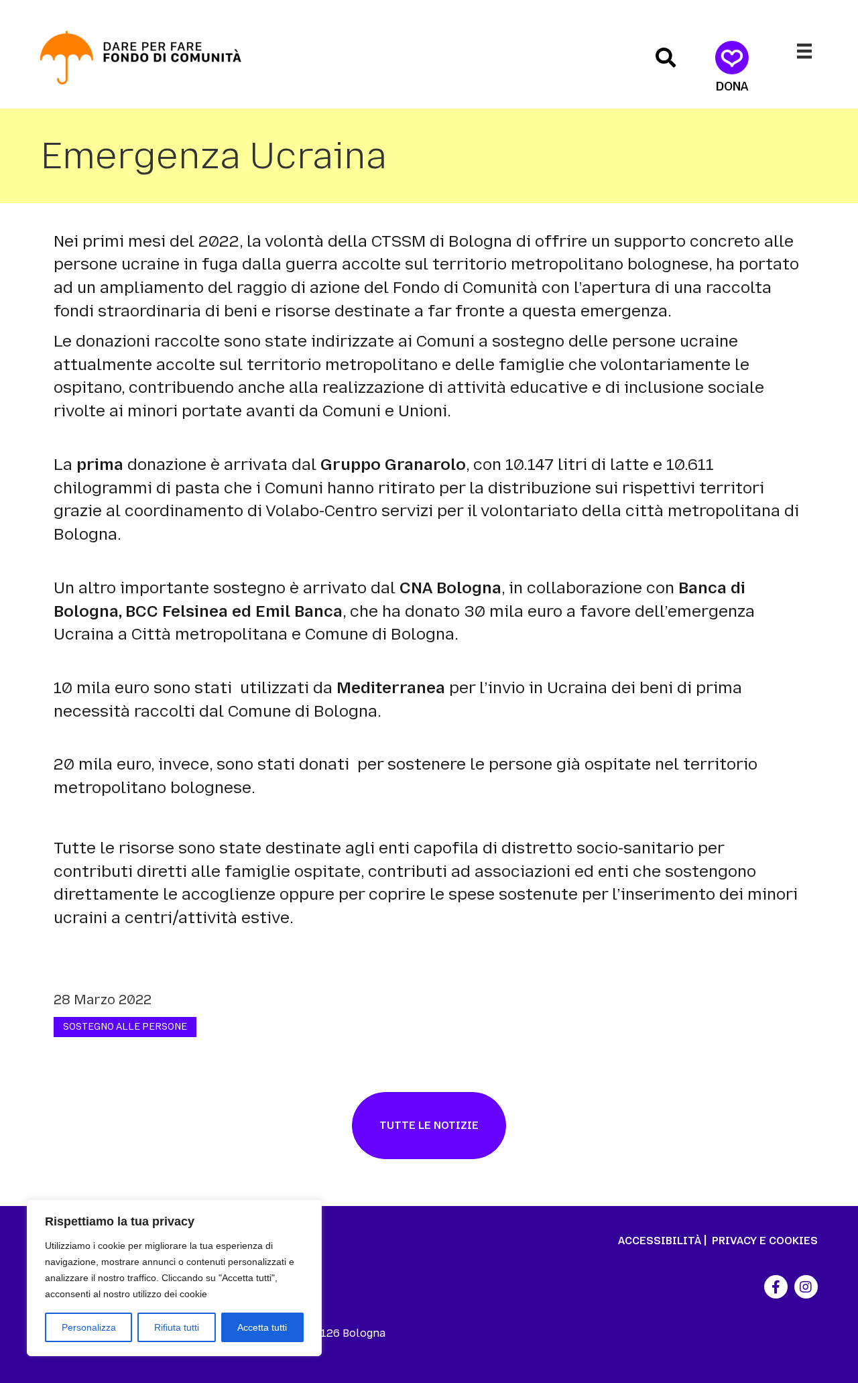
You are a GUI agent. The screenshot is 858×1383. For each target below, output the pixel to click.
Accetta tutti (262, 1327)
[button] (665, 58)
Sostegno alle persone (125, 1026)
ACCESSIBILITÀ (659, 1240)
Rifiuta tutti (176, 1327)
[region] (174, 1277)
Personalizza (89, 1327)
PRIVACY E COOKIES (765, 1240)
